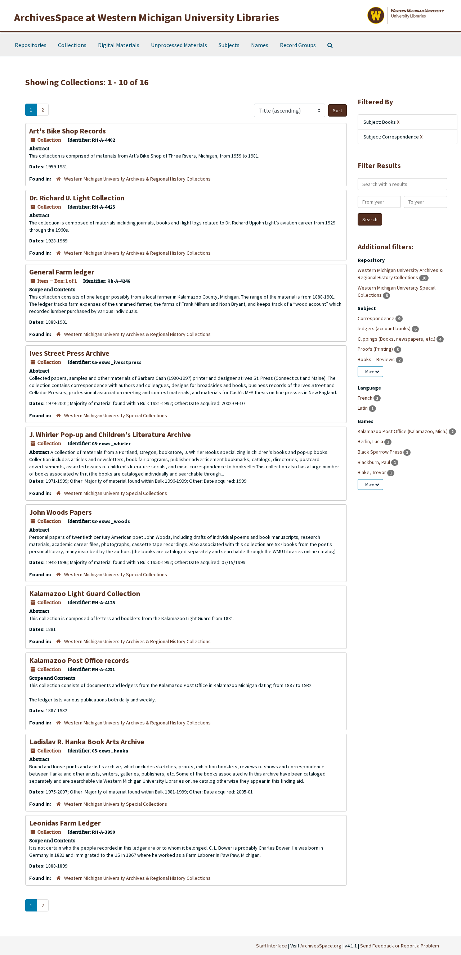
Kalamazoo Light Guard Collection (84, 593)
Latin (363, 408)
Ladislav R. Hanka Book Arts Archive (86, 741)
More (370, 371)
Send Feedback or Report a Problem (399, 945)
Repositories (30, 45)
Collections (72, 45)
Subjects (229, 45)
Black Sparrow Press (380, 452)
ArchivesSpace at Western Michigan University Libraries (146, 17)
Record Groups (298, 45)
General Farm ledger (61, 271)
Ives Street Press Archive (69, 353)
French (365, 398)
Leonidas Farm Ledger (65, 822)
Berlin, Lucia (371, 441)
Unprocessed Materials (179, 45)
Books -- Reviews (377, 359)
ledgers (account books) (385, 328)
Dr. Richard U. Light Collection (77, 197)
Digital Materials (118, 45)
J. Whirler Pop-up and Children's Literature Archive (110, 434)
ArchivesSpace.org (320, 945)
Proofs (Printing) (376, 349)
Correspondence (376, 318)
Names (259, 45)
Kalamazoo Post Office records (79, 660)
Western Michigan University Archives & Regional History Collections (137, 179)
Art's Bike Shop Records (67, 130)
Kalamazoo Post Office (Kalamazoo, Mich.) (403, 431)
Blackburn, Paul (374, 462)
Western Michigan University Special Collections (115, 415)
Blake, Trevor (372, 472)
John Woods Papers (60, 512)
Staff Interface (271, 945)
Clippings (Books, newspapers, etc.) (397, 339)
